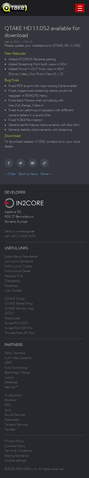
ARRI (8, 362)
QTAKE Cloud (14, 298)
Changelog (12, 280)
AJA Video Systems (18, 358)
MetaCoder (13, 318)
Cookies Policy (15, 446)
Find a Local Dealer (18, 271)
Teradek (10, 429)
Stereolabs (12, 419)
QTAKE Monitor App (19, 308)
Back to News (28, 173)
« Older (11, 173)
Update (27, 42)
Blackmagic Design (17, 372)
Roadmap (11, 285)
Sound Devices (15, 414)
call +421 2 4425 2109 (20, 236)
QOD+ (9, 313)
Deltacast (11, 382)
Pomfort (10, 400)
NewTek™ (11, 387)
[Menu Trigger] (79, 8)
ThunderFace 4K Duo (20, 332)
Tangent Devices (16, 424)
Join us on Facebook (19, 261)
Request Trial (14, 276)
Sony (8, 410)
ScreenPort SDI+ (17, 323)
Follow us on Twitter (19, 266)
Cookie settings (15, 460)
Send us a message (17, 231)
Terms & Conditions (18, 450)
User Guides (13, 290)
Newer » (46, 173)
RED (8, 405)
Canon (9, 377)
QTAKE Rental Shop (19, 303)
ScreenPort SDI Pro (19, 328)
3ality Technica (15, 353)
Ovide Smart (13, 395)
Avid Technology (16, 367)
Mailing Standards (17, 455)
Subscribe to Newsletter (21, 256)
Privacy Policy (14, 441)
